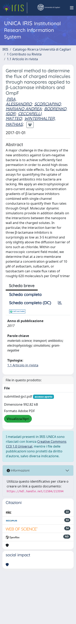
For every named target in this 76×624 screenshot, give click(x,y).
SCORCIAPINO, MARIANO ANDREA (34, 106)
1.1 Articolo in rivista (22, 59)
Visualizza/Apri (18, 419)
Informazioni (19, 470)
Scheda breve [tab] (21, 285)
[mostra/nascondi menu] (72, 8)
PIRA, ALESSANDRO (19, 101)
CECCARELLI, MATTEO (24, 116)
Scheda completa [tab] (25, 294)
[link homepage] (14, 7)
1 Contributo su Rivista (24, 54)
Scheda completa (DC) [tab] (30, 302)
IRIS (5, 49)
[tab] (60, 303)
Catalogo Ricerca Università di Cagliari (42, 49)
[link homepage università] (48, 7)
